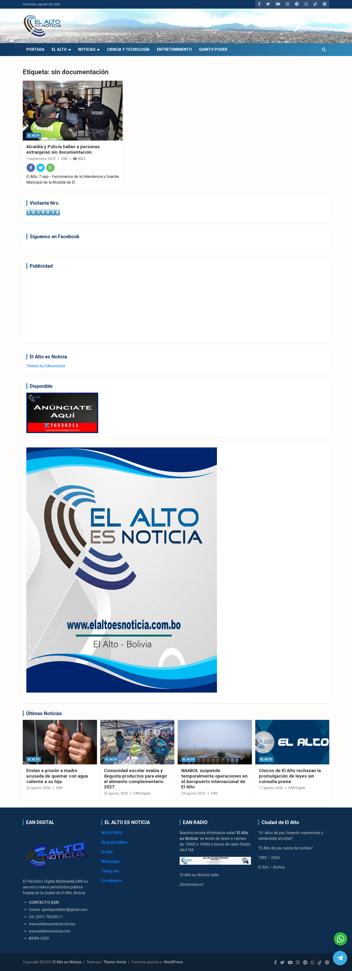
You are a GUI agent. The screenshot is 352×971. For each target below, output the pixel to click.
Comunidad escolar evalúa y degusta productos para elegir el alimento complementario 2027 (135, 779)
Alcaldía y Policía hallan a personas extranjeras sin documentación (63, 149)
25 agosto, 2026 (38, 788)
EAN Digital (142, 793)
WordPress (173, 962)
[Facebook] (31, 168)
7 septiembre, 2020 (41, 159)
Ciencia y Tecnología (128, 49)
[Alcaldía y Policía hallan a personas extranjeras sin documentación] (73, 110)
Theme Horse (114, 962)
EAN (64, 159)
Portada (35, 49)
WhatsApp (110, 861)
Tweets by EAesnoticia (45, 366)
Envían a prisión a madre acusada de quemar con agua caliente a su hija (57, 776)
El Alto (59, 49)
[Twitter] (40, 168)
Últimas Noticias (44, 713)
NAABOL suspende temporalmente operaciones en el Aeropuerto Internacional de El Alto (214, 779)
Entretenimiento (174, 49)
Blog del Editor (114, 842)
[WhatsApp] (50, 168)
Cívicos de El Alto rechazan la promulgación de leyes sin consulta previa (290, 776)
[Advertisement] (170, 305)
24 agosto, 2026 (193, 793)
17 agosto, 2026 (271, 788)
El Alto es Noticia (66, 962)
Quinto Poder (213, 49)
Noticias (87, 49)
